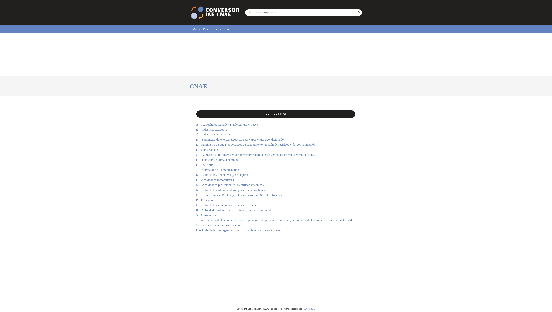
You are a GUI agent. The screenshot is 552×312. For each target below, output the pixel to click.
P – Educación (205, 200)
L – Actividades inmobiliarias (215, 180)
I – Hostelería (204, 165)
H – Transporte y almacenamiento (217, 159)
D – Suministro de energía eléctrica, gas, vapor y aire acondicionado (240, 139)
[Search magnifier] (359, 13)
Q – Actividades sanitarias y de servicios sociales (227, 205)
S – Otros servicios (208, 215)
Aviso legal (309, 308)
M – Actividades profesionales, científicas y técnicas (230, 185)
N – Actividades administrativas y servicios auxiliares (230, 190)
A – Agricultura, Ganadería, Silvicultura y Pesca (227, 124)
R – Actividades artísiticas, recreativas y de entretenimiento (234, 210)
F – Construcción (207, 149)
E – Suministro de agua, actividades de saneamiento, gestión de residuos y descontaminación (255, 144)
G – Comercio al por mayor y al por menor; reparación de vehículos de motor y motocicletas (255, 154)
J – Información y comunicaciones (218, 169)
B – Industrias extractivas (212, 129)
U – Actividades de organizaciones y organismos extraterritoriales (238, 230)
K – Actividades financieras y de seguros (222, 175)
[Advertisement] (276, 54)
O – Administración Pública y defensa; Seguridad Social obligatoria (239, 195)
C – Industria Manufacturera (214, 134)
